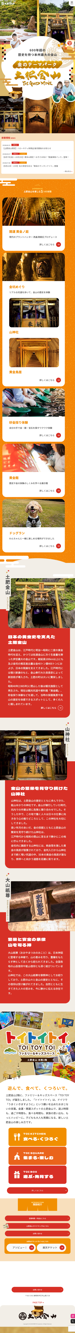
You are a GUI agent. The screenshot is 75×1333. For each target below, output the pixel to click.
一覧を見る (68, 171)
